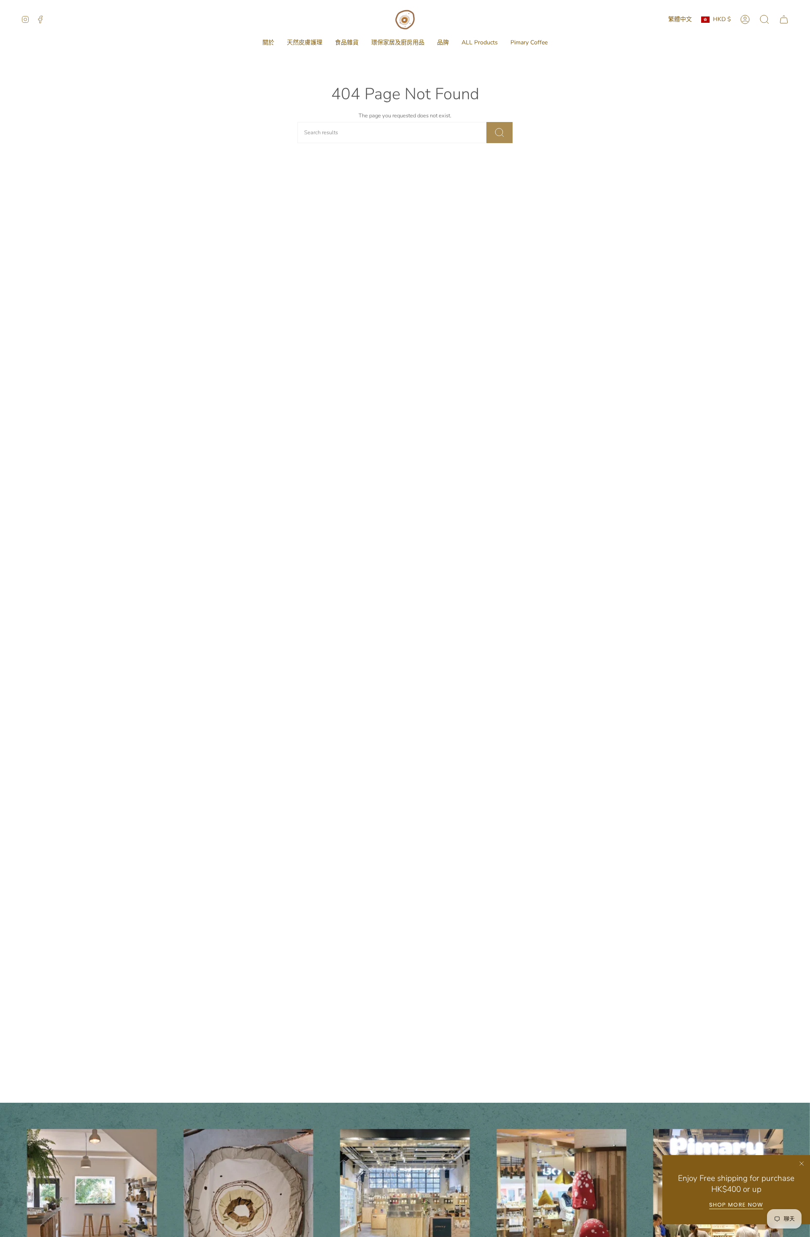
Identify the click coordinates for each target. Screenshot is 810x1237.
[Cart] (784, 19)
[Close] (801, 1163)
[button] (268, 43)
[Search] (499, 132)
